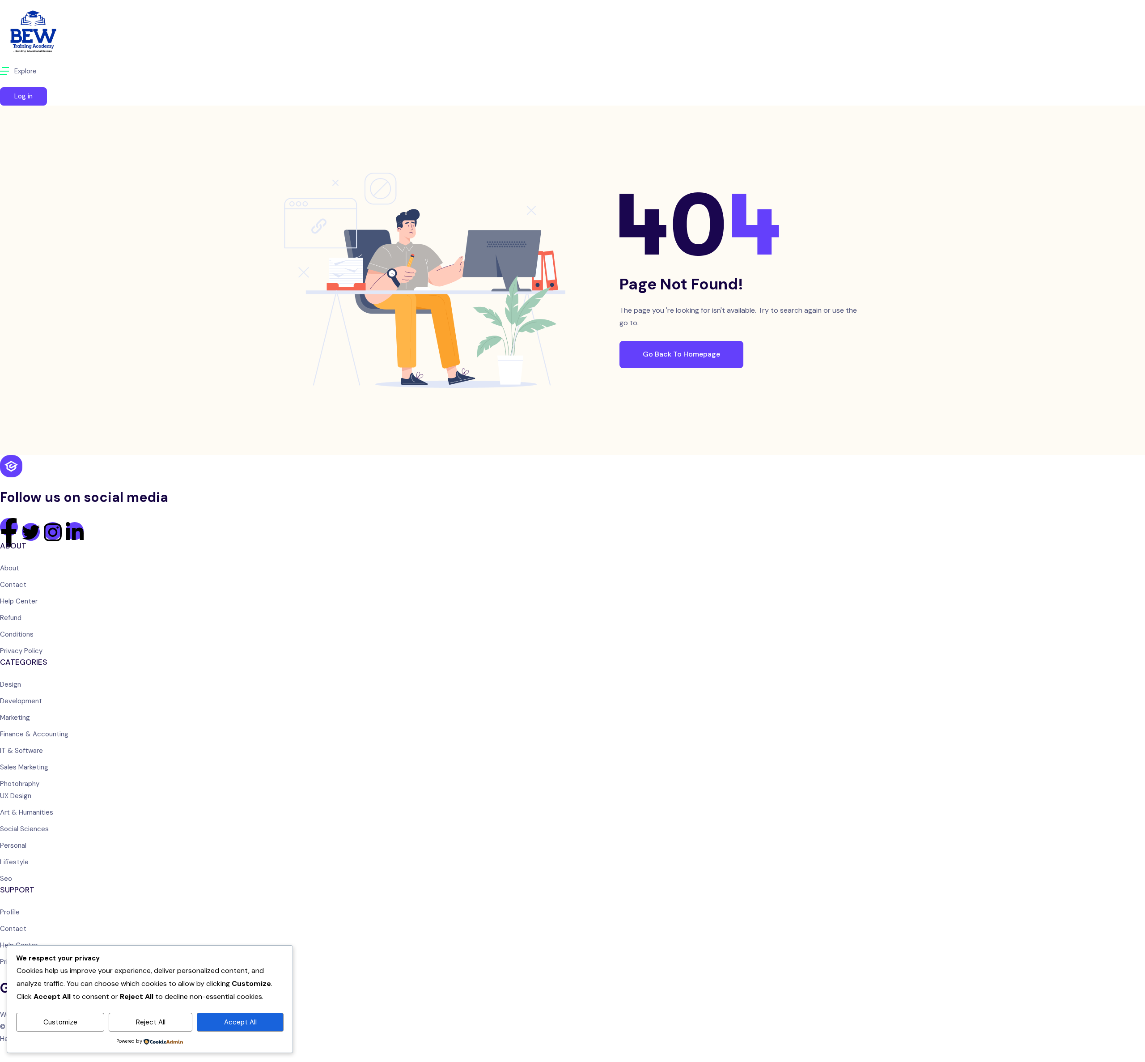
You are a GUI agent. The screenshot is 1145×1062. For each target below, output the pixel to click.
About (9, 568)
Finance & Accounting (34, 734)
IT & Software (21, 750)
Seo (6, 878)
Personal (13, 845)
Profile (10, 912)
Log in (23, 96)
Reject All (150, 1022)
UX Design (15, 795)
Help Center (19, 601)
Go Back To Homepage (681, 354)
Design (10, 684)
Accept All (240, 1022)
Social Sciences (24, 828)
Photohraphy (19, 783)
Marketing (15, 717)
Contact (13, 584)
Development (21, 701)
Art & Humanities (26, 812)
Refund (10, 617)
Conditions (17, 634)
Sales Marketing (24, 767)
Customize (60, 1022)
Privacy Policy (21, 650)
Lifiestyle (14, 862)
